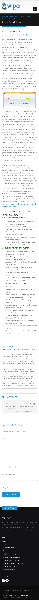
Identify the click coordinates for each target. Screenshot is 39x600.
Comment (5, 438)
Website (4, 484)
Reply (33, 404)
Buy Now (4, 595)
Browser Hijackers (25, 16)
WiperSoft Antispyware (9, 16)
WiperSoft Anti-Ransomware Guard (13, 563)
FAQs (4, 541)
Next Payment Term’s (9, 554)
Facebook (3, 580)
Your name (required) (9, 467)
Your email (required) (8, 474)
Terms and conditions (9, 598)
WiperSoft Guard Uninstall (11, 560)
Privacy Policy (24, 595)
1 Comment (17, 35)
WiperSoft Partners (9, 569)
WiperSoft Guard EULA (10, 566)
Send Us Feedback (8, 548)
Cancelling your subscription (11, 557)
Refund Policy (7, 551)
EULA (4, 544)
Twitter (7, 580)
